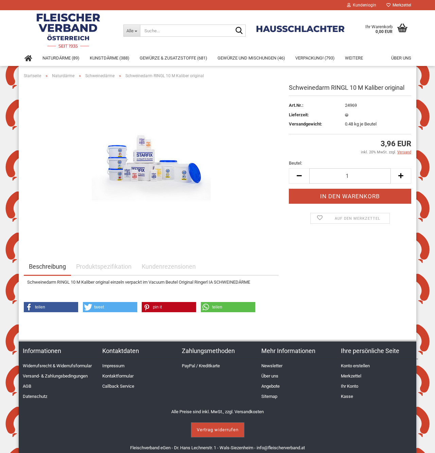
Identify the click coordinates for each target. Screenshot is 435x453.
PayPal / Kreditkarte (201, 365)
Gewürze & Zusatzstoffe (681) (173, 58)
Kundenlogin (363, 5)
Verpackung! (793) (315, 58)
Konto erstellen (355, 365)
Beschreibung (47, 266)
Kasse (347, 396)
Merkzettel (400, 5)
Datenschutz (35, 396)
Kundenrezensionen (169, 266)
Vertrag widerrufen (218, 429)
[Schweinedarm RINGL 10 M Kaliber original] (151, 160)
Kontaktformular (118, 376)
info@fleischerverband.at (281, 447)
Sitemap (269, 396)
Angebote (270, 386)
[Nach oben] (421, 442)
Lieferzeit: (299, 114)
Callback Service (118, 386)
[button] (51, 307)
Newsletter (271, 365)
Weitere (354, 58)
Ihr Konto (349, 386)
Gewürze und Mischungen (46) (251, 58)
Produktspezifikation (104, 266)
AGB (27, 386)
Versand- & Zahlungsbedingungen (55, 376)
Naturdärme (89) (61, 58)
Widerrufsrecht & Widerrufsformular (57, 365)
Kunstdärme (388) (109, 58)
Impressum (113, 365)
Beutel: (295, 163)
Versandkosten (249, 411)
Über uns (401, 58)
